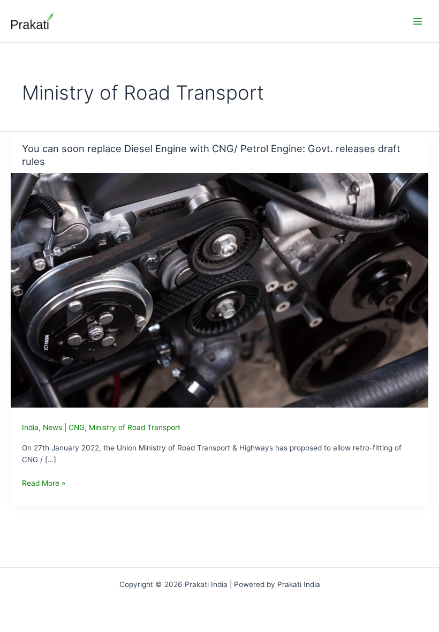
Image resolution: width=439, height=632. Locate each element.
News (52, 427)
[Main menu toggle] (418, 21)
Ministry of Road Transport (134, 427)
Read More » (43, 484)
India (30, 427)
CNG (77, 427)
